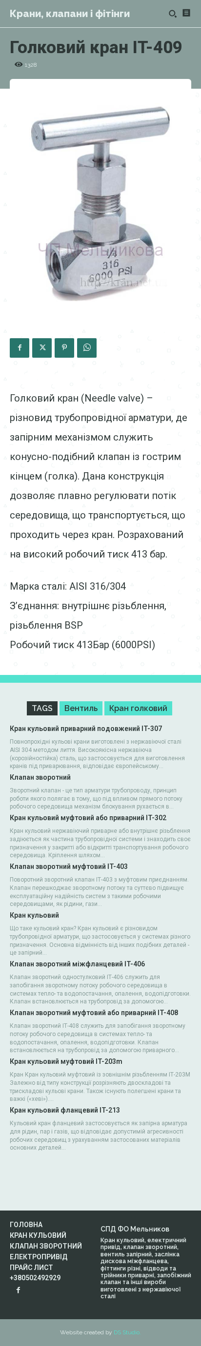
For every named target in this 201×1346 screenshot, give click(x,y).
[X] (42, 348)
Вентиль (81, 708)
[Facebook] (19, 348)
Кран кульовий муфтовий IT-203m (66, 1061)
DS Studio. (127, 1332)
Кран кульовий (34, 915)
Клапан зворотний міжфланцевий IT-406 (77, 964)
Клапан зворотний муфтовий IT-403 (69, 866)
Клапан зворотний (40, 777)
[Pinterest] (64, 348)
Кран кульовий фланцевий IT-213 (65, 1110)
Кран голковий (138, 708)
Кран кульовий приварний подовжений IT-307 (86, 728)
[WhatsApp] (87, 348)
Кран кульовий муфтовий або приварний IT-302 (88, 818)
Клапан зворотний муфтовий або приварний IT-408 (94, 1013)
